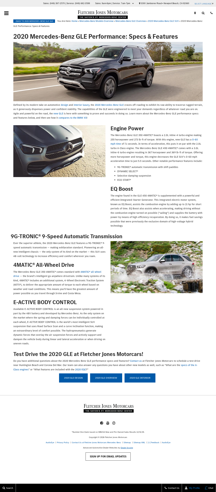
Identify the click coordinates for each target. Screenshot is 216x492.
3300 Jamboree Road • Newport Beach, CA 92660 (164, 3)
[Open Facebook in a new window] (101, 423)
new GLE (58, 113)
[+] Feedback (153, 442)
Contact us (136, 361)
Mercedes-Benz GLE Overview (130, 21)
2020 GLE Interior (140, 377)
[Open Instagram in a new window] (113, 423)
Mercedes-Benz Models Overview (96, 21)
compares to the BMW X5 (73, 117)
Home (74, 21)
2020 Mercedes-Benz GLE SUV (163, 21)
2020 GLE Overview (106, 377)
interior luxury (81, 105)
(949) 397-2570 (57, 3)
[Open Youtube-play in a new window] (107, 423)
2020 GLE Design (73, 377)
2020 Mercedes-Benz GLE (109, 105)
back (34, 21)
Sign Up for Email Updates (108, 456)
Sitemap (127, 442)
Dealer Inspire (127, 447)
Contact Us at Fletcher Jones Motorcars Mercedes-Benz (96, 442)
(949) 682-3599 (82, 3)
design (64, 105)
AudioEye (50, 442)
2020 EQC (80, 369)
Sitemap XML (139, 442)
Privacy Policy (63, 442)
